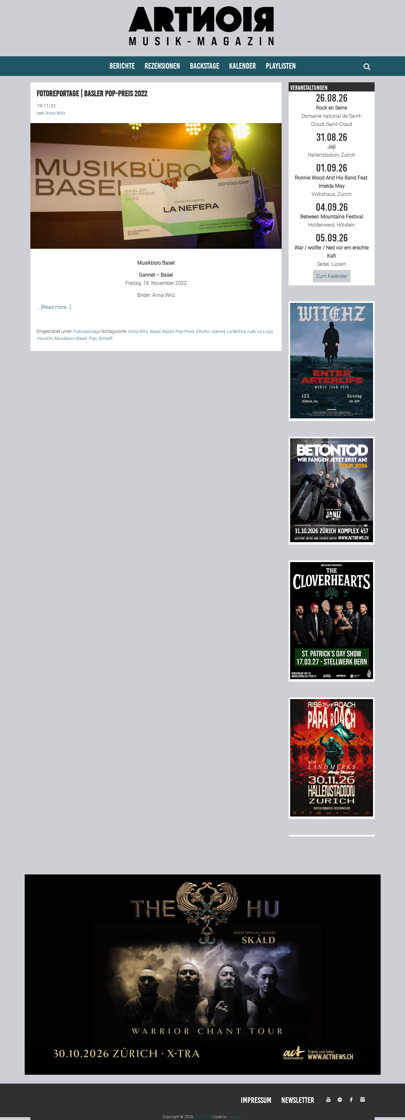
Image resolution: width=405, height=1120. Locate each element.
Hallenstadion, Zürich (331, 145)
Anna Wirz (163, 295)
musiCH (44, 338)
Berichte (122, 66)
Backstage (204, 66)
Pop (92, 338)
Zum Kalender (331, 276)
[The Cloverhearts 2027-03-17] (331, 677)
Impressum (256, 1100)
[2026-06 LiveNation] (331, 417)
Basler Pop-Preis (178, 331)
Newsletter (297, 1100)
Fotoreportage (86, 331)
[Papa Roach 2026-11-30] (331, 815)
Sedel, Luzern (332, 250)
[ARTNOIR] (202, 48)
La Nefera (236, 331)
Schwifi (105, 338)
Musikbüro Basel (156, 263)
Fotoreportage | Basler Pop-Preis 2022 (92, 93)
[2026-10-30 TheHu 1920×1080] (203, 1073)
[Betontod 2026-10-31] (331, 540)
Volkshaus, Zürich (332, 180)
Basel (155, 331)
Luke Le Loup (259, 331)
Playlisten (281, 66)
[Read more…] (56, 307)
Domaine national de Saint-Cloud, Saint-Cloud (332, 110)
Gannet (218, 331)
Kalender (242, 66)
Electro (202, 331)
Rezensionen (162, 66)
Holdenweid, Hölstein (331, 215)
